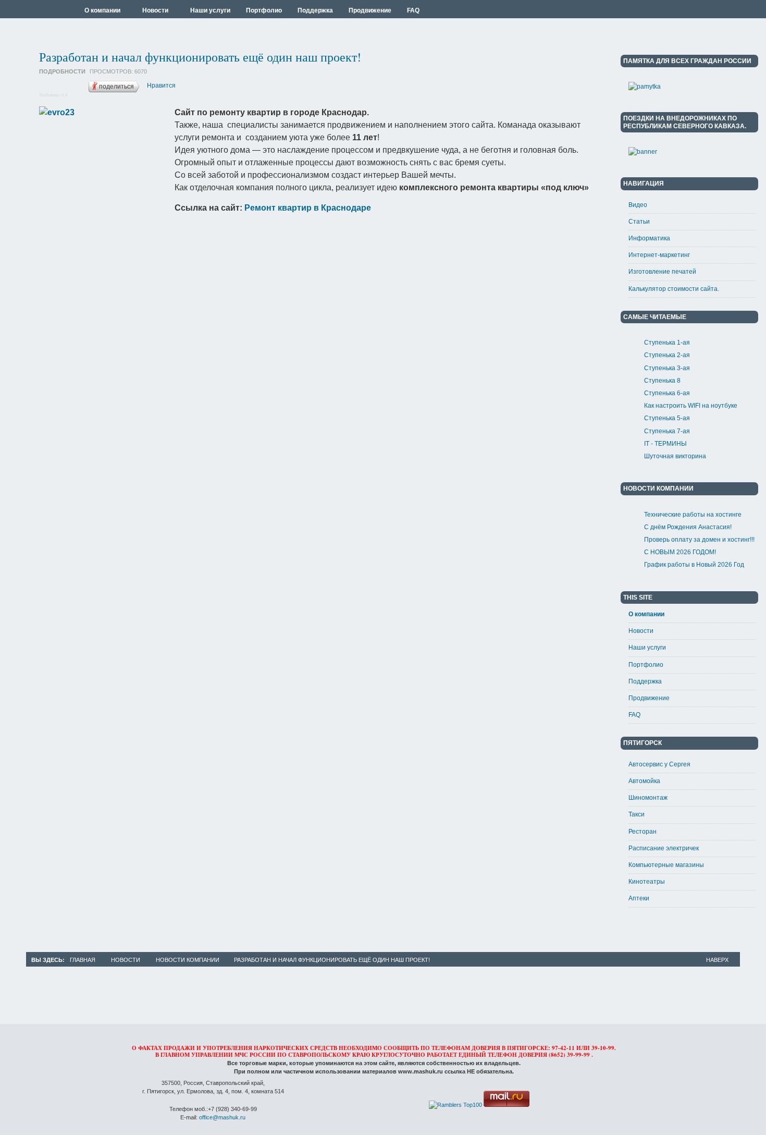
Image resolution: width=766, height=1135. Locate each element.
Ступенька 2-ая (667, 355)
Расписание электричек (663, 848)
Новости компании (187, 960)
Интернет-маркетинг (659, 255)
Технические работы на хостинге (693, 514)
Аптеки (638, 898)
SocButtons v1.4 (53, 95)
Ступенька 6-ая (667, 393)
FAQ (634, 714)
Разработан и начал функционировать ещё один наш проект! (200, 56)
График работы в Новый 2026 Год (694, 564)
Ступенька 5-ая (667, 418)
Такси (636, 814)
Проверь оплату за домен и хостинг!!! (699, 539)
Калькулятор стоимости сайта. (673, 288)
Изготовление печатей (662, 271)
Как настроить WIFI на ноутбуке (690, 405)
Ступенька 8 (662, 380)
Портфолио (645, 664)
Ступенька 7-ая (667, 431)
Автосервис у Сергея (659, 764)
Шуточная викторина (675, 456)
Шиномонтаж (648, 797)
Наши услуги (647, 647)
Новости (640, 630)
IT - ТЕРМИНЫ (665, 443)
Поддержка (645, 681)
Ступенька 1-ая (667, 342)
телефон (502, 1055)
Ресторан (642, 831)
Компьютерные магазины (666, 865)
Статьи (639, 221)
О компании (646, 614)
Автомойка (644, 781)
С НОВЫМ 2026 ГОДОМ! (680, 552)
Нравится (161, 85)
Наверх (717, 960)
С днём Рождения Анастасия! (688, 527)
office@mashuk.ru (222, 1117)
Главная (82, 960)
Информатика (649, 238)
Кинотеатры (646, 881)
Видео (637, 205)
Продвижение (649, 698)
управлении (212, 1055)
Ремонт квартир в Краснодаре (307, 207)
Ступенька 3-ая (667, 368)
